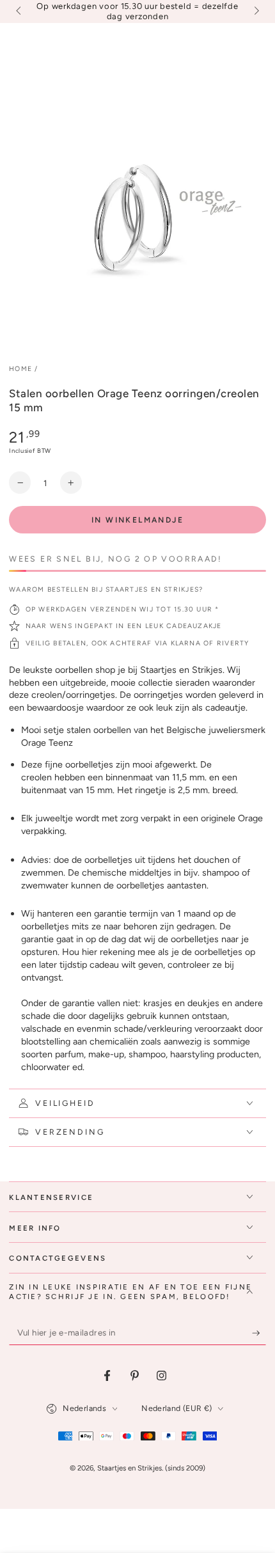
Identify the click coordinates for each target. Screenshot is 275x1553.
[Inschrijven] (259, 1333)
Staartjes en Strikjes (129, 1467)
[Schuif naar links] (19, 11)
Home (20, 369)
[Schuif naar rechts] (255, 11)
